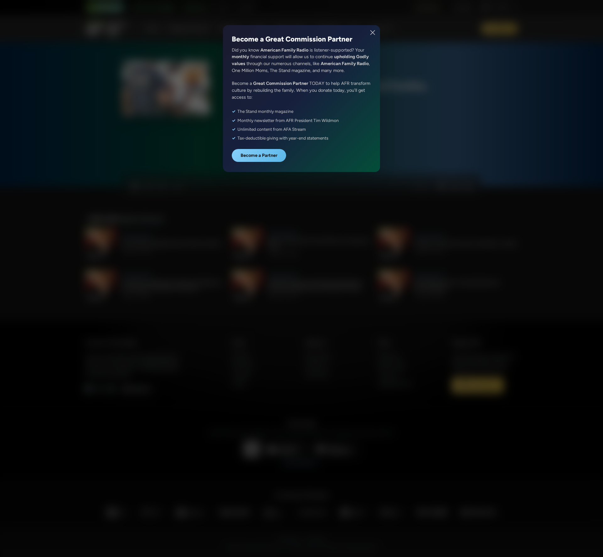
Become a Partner (259, 155)
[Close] (373, 32)
